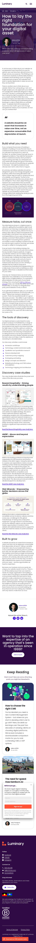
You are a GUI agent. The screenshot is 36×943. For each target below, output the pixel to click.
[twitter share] (18, 618)
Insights (13, 11)
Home (6, 11)
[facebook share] (14, 618)
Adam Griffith (16, 40)
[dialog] (18, 801)
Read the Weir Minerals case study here (15, 534)
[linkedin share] (21, 618)
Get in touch (18, 655)
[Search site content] (26, 4)
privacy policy (20, 815)
